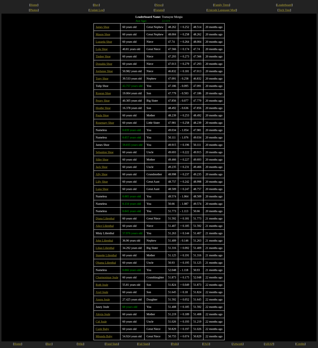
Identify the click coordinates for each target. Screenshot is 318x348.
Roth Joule (102, 284)
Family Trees (221, 4)
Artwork (238, 343)
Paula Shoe (102, 115)
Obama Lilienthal (106, 262)
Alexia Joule (103, 314)
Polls (175, 343)
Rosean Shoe (103, 93)
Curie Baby (102, 329)
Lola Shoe (102, 49)
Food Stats (112, 343)
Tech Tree (284, 10)
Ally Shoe (101, 174)
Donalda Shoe (104, 63)
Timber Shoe (103, 56)
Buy (96, 4)
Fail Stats (143, 343)
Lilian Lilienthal (105, 247)
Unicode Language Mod (221, 10)
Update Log (96, 10)
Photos (34, 10)
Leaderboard (284, 4)
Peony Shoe (103, 100)
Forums (159, 10)
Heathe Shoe (103, 108)
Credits (300, 343)
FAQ (206, 343)
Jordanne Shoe (104, 71)
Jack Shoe (101, 166)
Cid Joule (101, 321)
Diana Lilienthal (105, 218)
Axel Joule (102, 292)
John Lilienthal (104, 240)
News (159, 4)
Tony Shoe (102, 78)
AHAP (269, 343)
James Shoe (102, 27)
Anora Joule (103, 299)
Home (33, 4)
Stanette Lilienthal (106, 255)
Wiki (80, 343)
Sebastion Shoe (105, 152)
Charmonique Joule (107, 277)
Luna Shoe (102, 189)
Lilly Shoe (102, 181)
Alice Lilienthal (105, 225)
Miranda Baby (104, 336)
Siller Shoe (102, 159)
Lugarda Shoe (104, 41)
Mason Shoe (103, 34)
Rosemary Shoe (105, 122)
